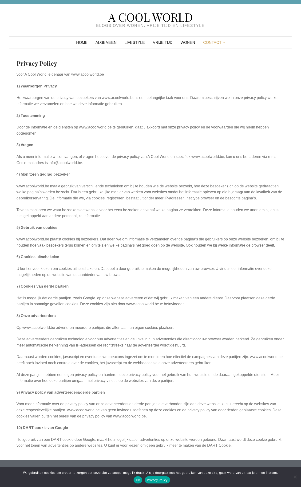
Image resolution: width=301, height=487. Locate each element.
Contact (212, 43)
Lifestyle (135, 43)
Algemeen (106, 43)
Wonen (188, 43)
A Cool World (150, 17)
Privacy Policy (157, 480)
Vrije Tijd (163, 43)
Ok (138, 480)
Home (81, 43)
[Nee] (295, 477)
